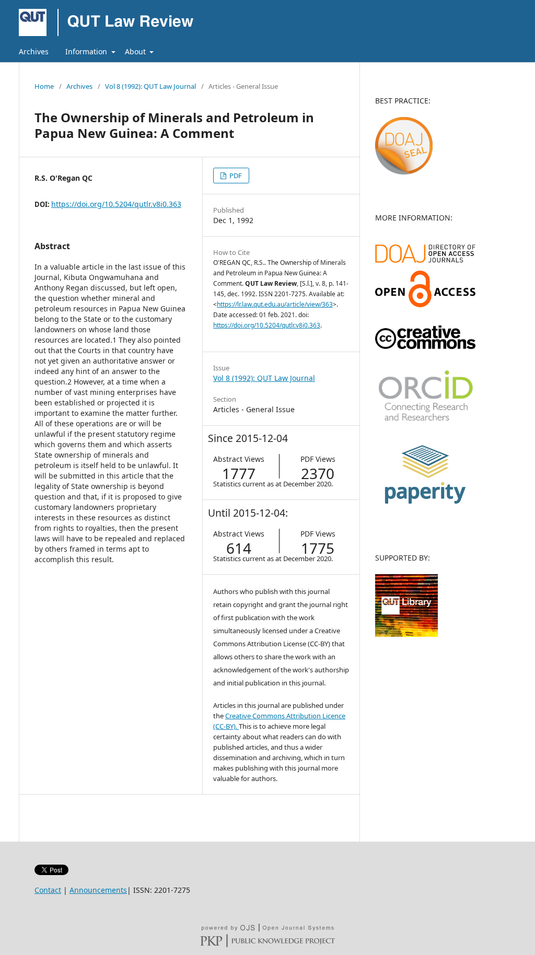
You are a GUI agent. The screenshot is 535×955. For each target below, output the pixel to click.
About (136, 51)
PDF (235, 175)
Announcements (98, 890)
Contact (47, 890)
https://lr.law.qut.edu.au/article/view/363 (275, 304)
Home (44, 86)
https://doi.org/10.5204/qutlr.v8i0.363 (116, 204)
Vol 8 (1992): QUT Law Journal (150, 86)
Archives (34, 51)
